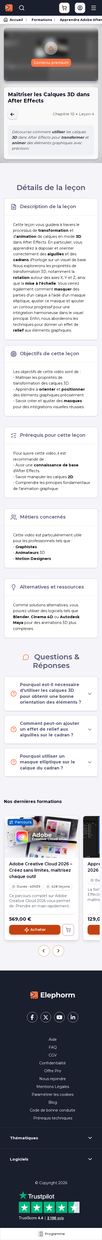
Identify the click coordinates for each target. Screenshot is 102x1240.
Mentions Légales (52, 1086)
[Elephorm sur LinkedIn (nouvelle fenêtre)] (73, 1017)
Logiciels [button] (19, 1159)
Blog (52, 1102)
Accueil (16, 20)
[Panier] (64, 8)
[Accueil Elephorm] (52, 994)
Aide (53, 1039)
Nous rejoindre (52, 1078)
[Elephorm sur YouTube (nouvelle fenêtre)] (59, 1017)
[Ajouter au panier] (68, 930)
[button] (44, 951)
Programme (55, 1234)
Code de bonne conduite (52, 1110)
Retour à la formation (12, 114)
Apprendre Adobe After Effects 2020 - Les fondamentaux (78, 20)
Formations (42, 20)
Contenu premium (51, 62)
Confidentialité (52, 1063)
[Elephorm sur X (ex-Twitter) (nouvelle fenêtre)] (46, 1017)
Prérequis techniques (52, 1118)
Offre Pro (52, 1071)
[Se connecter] (80, 8)
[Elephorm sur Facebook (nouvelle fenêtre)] (32, 1017)
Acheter (38, 929)
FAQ (53, 1047)
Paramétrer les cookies (52, 1094)
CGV (53, 1055)
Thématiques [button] (24, 1138)
